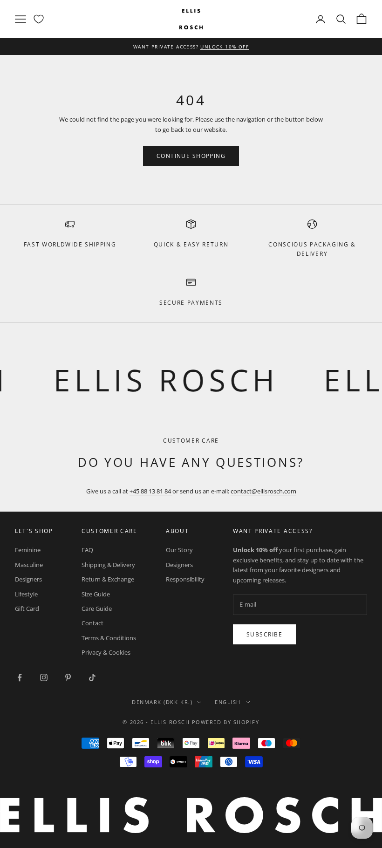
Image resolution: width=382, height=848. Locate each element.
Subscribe (264, 634)
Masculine (29, 565)
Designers (28, 579)
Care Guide (97, 608)
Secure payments (191, 303)
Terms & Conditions (109, 638)
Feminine (28, 550)
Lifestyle (26, 594)
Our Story (179, 550)
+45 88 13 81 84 (151, 491)
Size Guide (96, 594)
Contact (92, 623)
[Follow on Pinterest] (68, 677)
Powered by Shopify (225, 721)
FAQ (87, 550)
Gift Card (27, 608)
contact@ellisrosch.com (263, 491)
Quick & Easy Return (191, 244)
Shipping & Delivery (108, 565)
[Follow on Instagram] (43, 677)
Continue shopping (191, 156)
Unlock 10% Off (224, 46)
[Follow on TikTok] (92, 677)
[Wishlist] (38, 19)
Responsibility (185, 579)
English (228, 701)
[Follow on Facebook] (19, 677)
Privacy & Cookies (106, 652)
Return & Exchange (108, 579)
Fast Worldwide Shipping (70, 244)
